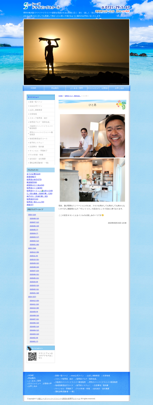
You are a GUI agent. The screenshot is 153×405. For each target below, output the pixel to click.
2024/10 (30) (34, 308)
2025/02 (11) (34, 289)
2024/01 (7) (34, 341)
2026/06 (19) (34, 226)
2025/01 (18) (34, 293)
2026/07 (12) (34, 222)
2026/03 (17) (34, 237)
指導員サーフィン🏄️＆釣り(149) (40, 191)
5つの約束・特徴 (36, 155)
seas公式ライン (36, 106)
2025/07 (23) (34, 271)
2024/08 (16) (34, 315)
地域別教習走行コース (38, 139)
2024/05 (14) (34, 326)
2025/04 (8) (34, 282)
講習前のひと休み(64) (35, 185)
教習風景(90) (32, 182)
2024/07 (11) (34, 319)
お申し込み (119, 88)
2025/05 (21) (34, 278)
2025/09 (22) (34, 263)
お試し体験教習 (36, 110)
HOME (33, 88)
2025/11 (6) (34, 256)
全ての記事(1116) (33, 174)
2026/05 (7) (34, 230)
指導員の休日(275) (34, 180)
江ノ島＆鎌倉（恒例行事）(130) (39, 193)
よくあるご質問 (76, 88)
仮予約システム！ (37, 143)
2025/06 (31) (34, 274)
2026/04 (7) (34, 233)
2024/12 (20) (34, 300)
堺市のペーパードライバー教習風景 (41, 133)
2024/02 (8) (34, 338)
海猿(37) (30, 205)
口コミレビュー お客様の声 (98, 89)
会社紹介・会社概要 (38, 159)
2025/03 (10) (34, 285)
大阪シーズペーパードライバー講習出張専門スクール (58, 399)
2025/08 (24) (34, 267)
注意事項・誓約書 (37, 147)
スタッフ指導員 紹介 (38, 118)
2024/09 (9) (34, 312)
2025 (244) (32, 248)
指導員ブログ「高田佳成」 (73, 96)
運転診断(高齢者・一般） (40, 163)
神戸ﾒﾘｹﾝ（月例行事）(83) (37, 196)
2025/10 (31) (34, 259)
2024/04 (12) (34, 330)
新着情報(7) (31, 177)
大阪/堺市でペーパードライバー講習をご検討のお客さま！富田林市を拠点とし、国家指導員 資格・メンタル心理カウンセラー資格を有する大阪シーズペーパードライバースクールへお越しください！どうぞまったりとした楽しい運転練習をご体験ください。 (48, 6)
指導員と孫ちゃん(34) (35, 202)
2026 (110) (32, 215)
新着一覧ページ (36, 102)
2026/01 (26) (34, 244)
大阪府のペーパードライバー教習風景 (41, 127)
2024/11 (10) (34, 304)
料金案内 (55, 88)
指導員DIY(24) (32, 199)
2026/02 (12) (34, 241)
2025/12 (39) (34, 252)
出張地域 (33, 114)
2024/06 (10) (34, 323)
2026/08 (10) (34, 218)
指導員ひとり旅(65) (34, 188)
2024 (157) (32, 297)
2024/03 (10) (34, 334)
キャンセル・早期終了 (38, 151)
